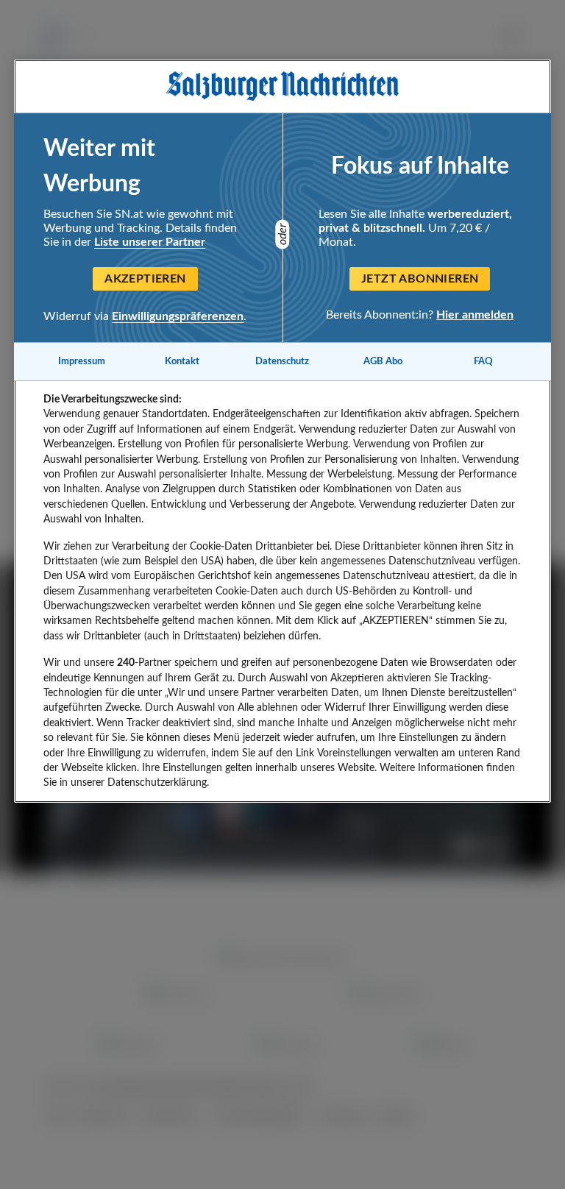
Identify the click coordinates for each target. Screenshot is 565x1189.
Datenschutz (282, 361)
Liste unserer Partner (149, 242)
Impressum (81, 361)
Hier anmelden (475, 315)
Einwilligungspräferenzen (178, 316)
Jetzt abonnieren (419, 279)
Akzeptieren (144, 279)
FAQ (483, 361)
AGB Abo (382, 361)
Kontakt (182, 361)
